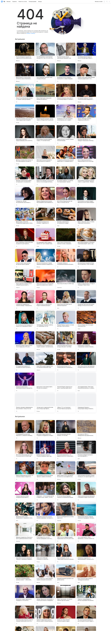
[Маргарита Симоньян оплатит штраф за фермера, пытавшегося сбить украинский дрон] (45, 594)
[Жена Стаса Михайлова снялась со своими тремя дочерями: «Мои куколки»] (24, 93)
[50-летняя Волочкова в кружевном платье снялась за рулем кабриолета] (24, 423)
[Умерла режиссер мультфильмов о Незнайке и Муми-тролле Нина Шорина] (86, 574)
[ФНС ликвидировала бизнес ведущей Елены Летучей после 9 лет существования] (45, 444)
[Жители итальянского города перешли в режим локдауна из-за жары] (45, 258)
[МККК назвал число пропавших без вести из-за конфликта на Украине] (65, 553)
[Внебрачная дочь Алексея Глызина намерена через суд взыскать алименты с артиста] (45, 533)
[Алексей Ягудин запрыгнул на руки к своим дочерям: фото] (65, 382)
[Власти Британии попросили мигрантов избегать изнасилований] (45, 93)
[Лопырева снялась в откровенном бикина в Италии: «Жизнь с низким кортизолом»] (65, 258)
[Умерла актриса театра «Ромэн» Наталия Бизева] (65, 135)
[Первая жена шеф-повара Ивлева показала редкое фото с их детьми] (86, 73)
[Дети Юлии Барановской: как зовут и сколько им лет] (65, 196)
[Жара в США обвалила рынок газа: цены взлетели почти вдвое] (86, 464)
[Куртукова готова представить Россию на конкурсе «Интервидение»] (45, 382)
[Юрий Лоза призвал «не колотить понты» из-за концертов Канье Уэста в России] (45, 176)
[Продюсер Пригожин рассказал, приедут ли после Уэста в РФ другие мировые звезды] (86, 300)
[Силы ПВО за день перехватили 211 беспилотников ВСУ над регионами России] (45, 361)
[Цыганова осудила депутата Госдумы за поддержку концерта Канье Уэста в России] (45, 512)
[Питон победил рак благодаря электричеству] (86, 320)
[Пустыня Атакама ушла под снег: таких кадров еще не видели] (24, 114)
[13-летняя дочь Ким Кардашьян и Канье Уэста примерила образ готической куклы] (24, 320)
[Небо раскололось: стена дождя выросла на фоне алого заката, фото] (45, 279)
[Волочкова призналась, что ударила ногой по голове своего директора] (65, 533)
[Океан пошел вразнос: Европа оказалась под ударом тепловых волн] (86, 594)
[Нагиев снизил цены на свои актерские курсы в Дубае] (24, 258)
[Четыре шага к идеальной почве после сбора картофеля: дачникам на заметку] (45, 403)
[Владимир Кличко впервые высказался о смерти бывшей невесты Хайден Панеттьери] (65, 73)
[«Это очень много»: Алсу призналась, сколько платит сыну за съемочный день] (86, 615)
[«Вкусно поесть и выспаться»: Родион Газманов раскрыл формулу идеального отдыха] (45, 300)
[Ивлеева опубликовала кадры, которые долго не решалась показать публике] (24, 176)
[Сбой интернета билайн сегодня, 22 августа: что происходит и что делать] (86, 553)
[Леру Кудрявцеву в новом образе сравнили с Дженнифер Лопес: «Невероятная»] (24, 485)
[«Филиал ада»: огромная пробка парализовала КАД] (86, 423)
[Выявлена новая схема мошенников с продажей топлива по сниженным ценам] (24, 594)
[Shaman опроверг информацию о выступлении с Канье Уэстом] (24, 403)
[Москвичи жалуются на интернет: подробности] (45, 217)
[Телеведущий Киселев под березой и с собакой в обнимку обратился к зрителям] (24, 512)
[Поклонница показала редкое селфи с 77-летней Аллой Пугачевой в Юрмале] (45, 135)
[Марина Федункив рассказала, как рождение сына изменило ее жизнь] (45, 196)
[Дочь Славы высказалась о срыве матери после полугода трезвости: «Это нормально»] (86, 155)
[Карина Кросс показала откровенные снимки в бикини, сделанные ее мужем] (86, 341)
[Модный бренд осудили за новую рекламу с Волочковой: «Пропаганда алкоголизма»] (65, 320)
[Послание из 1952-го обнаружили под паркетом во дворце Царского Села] (86, 512)
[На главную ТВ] (4, 1)
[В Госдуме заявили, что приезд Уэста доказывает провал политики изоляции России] (65, 176)
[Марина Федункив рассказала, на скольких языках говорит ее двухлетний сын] (24, 553)
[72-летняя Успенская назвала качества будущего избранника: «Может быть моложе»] (65, 444)
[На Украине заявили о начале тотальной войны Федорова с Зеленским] (86, 93)
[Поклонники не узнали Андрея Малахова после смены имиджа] (86, 196)
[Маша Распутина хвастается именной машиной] (65, 300)
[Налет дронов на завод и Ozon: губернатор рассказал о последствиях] (24, 279)
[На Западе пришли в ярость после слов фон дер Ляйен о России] (86, 52)
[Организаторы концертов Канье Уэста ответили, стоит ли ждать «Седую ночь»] (86, 258)
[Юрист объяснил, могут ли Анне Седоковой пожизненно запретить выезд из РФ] (86, 217)
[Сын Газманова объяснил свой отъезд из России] (45, 73)
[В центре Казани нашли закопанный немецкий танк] (65, 52)
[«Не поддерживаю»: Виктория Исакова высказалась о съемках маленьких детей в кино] (86, 382)
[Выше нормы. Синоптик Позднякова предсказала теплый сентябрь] (24, 217)
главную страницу (30, 33)
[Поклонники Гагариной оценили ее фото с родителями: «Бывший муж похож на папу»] (86, 176)
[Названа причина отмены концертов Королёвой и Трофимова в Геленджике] (24, 574)
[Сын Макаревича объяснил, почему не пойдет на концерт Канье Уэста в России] (24, 444)
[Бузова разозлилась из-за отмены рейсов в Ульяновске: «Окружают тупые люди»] (65, 361)
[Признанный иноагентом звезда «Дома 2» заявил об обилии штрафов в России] (45, 553)
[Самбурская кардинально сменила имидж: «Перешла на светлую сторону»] (24, 300)
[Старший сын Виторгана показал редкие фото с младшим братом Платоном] (65, 155)
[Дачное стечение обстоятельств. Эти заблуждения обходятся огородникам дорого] (24, 155)
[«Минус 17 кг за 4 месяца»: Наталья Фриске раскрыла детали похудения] (65, 403)
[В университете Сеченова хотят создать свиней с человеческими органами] (45, 341)
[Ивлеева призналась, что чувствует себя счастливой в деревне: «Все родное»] (86, 444)
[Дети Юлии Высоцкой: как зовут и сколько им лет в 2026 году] (24, 533)
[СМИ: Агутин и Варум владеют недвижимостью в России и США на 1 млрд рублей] (65, 615)
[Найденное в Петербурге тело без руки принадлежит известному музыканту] (86, 485)
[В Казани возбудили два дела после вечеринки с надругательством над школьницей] (86, 533)
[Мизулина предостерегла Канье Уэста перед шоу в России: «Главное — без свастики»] (24, 341)
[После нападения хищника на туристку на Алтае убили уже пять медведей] (24, 52)
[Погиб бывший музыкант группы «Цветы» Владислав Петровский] (45, 114)
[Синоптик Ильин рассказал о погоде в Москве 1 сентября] (65, 341)
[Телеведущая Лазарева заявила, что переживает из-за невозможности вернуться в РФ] (45, 320)
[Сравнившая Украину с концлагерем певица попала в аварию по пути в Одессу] (86, 403)
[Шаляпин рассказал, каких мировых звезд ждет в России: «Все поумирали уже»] (65, 464)
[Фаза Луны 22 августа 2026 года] (65, 279)
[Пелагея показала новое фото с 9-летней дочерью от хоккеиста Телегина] (65, 93)
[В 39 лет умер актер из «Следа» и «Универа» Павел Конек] (86, 279)
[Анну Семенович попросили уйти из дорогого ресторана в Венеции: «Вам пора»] (24, 238)
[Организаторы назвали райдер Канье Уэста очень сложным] (45, 423)
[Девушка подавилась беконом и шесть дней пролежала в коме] (24, 615)
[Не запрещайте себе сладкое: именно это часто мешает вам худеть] (45, 238)
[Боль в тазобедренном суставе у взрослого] (65, 594)
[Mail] (2, 1)
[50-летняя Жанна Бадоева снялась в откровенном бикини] (65, 574)
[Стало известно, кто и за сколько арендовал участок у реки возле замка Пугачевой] (45, 615)
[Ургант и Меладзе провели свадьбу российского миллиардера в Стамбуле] (86, 114)
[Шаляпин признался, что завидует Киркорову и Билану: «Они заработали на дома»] (86, 135)
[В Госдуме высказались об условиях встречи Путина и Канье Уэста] (24, 361)
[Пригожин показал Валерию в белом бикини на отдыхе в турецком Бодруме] (45, 155)
